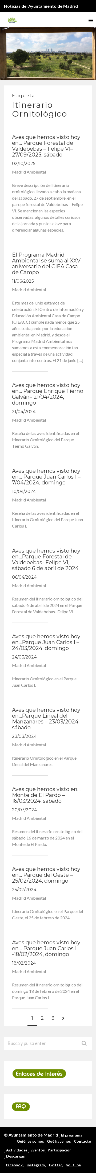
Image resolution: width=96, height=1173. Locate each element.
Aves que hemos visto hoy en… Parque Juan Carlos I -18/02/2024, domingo (46, 948)
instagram (36, 1165)
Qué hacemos (59, 1141)
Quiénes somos (30, 1141)
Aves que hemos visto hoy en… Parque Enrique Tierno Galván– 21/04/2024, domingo (47, 394)
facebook (14, 1165)
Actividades (16, 1150)
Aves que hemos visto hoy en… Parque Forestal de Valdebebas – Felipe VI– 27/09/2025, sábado (46, 146)
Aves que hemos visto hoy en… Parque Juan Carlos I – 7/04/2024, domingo (46, 477)
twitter (55, 1165)
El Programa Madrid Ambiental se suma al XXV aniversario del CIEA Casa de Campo (46, 263)
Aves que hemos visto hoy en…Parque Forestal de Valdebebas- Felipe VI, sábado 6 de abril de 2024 (46, 559)
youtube (73, 1165)
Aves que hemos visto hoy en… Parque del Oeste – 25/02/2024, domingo (46, 875)
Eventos (37, 1150)
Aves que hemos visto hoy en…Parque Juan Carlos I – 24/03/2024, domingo (46, 642)
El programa (71, 1135)
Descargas (15, 1156)
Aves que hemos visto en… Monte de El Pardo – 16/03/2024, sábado (46, 795)
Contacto (82, 1141)
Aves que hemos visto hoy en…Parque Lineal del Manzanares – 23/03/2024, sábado (46, 719)
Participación (59, 1150)
